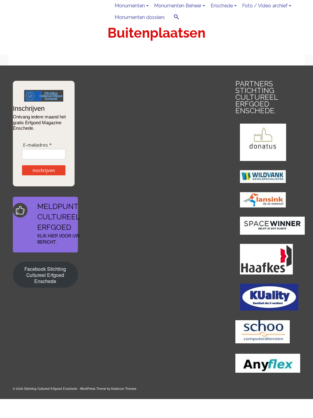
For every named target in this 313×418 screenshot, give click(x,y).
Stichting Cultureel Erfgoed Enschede (54, 11)
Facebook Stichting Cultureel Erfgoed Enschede (45, 274)
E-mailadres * (37, 145)
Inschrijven (43, 170)
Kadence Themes (123, 388)
